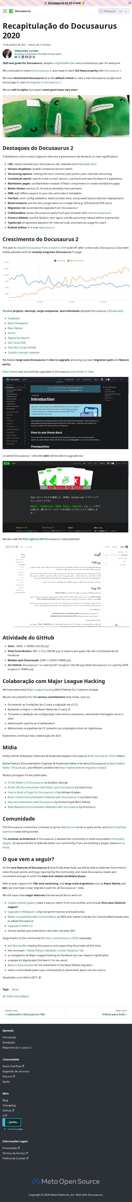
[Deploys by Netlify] (12, 1125)
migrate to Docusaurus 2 (45, 82)
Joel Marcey (15, 945)
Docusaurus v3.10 (60, 3)
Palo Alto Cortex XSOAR (22, 347)
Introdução (9, 1037)
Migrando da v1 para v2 (17, 1047)
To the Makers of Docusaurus (26, 782)
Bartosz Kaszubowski (21, 965)
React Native (10, 371)
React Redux (15, 328)
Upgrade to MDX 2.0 (20, 926)
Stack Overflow (12, 1066)
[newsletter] (34, 57)
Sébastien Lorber (55, 950)
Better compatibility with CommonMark (32, 917)
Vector (12, 333)
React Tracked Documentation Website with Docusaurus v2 (44, 797)
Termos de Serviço (14, 1153)
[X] (19, 57)
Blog (5, 1100)
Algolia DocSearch (19, 338)
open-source (46, 227)
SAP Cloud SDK (17, 342)
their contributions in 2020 (62, 938)
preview (85, 164)
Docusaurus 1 (112, 70)
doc (93, 164)
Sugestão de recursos (16, 1071)
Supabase (14, 318)
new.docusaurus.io (99, 213)
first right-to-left (33, 539)
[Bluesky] (15, 57)
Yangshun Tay (75, 950)
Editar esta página (18, 996)
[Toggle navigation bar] (5, 11)
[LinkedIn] (23, 57)
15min (112, 756)
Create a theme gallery (21, 903)
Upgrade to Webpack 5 (22, 912)
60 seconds (97, 756)
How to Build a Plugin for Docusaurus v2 (32, 792)
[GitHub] (26, 57)
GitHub (7, 1110)
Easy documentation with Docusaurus (31, 802)
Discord (70, 827)
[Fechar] (129, 3)
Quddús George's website (23, 352)
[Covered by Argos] (13, 1130)
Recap (15, 989)
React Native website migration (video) (82, 767)
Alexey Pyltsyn (35, 950)
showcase (116, 311)
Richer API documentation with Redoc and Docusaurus (41, 787)
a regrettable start (64, 63)
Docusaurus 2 (42, 70)
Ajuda (6, 1081)
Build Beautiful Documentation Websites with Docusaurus (43, 807)
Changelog (9, 1105)
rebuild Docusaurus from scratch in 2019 (42, 247)
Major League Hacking (40, 689)
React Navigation (18, 323)
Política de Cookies (14, 1158)
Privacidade (10, 1148)
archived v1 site (82, 371)
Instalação (9, 1042)
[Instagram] (30, 57)
